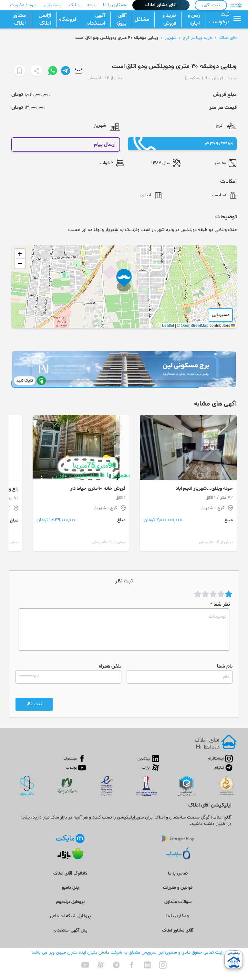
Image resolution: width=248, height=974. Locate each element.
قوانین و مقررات (177, 888)
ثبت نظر (34, 704)
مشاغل (142, 19)
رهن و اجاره (194, 19)
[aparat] (100, 965)
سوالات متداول (177, 902)
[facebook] (132, 965)
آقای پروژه (121, 19)
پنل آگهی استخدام (70, 930)
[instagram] (162, 965)
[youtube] (85, 965)
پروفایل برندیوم (70, 902)
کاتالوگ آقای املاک (70, 873)
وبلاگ (74, 5)
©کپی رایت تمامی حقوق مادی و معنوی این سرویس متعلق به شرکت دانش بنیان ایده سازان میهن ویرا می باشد (134, 952)
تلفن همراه (110, 666)
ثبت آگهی (211, 5)
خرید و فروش (169, 19)
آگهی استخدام (96, 19)
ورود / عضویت (23, 5)
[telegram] (116, 965)
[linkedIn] (147, 965)
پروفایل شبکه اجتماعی (70, 916)
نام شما (224, 666)
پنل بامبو (70, 888)
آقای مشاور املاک (161, 5)
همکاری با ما (114, 5)
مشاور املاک (19, 19)
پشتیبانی (52, 5)
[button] (124, 280)
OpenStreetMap (195, 325)
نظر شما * (220, 604)
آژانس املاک (45, 19)
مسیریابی (221, 315)
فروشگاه (68, 19)
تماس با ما (178, 873)
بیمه (91, 5)
